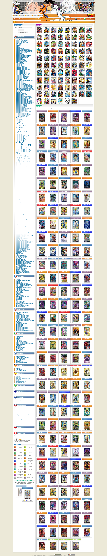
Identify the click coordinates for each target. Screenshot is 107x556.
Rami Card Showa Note (21, 197)
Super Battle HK (19, 361)
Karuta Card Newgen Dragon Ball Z (23, 145)
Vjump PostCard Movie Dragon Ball (23, 266)
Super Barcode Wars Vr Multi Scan (23, 229)
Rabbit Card (18, 402)
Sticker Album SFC (20, 302)
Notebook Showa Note (20, 179)
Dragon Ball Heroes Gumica (22, 99)
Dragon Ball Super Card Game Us (23, 319)
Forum (34, 15)
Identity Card (18, 414)
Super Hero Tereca (20, 423)
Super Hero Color (19, 421)
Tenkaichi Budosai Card (21, 255)
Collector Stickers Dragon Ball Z (23, 318)
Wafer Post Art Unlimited (21, 270)
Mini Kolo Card (19, 163)
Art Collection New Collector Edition (24, 411)
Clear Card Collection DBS (21, 71)
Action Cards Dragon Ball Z (22, 312)
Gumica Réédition (19, 120)
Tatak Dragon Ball (19, 350)
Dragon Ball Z (19, 288)
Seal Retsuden (19, 209)
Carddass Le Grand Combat (22, 283)
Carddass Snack (19, 58)
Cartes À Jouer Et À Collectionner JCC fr (24, 285)
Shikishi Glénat (19, 297)
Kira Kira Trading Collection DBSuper (24, 151)
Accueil (16, 15)
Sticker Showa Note (20, 227)
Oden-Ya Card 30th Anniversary (22, 401)
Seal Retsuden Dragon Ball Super (23, 213)
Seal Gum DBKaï (19, 207)
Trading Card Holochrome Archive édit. (24, 330)
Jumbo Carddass (19, 134)
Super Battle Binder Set (21, 233)
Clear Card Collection (20, 70)
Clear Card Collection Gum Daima (23, 73)
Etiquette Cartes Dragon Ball (22, 116)
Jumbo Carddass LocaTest (21, 139)
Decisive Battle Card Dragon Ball (23, 90)
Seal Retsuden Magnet (20, 214)
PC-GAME (18, 183)
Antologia (18, 337)
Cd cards (17, 339)
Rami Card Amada (19, 194)
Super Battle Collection (21, 234)
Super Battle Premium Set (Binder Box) (24, 235)
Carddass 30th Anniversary (21, 61)
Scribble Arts (18, 203)
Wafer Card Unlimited (20, 269)
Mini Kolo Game (19, 164)
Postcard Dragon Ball (20, 185)
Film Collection (19, 117)
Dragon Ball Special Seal (21, 107)
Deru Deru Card (19, 92)
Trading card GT (19, 326)
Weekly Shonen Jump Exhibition (23, 272)
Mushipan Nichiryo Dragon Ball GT (23, 173)
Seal (16, 204)
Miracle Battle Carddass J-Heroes (23, 167)
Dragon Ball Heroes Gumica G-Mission (24, 100)
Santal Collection (19, 349)
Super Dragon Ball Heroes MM (22, 247)
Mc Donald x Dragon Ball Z (21, 157)
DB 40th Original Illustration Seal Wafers (24, 88)
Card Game (18, 45)
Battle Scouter (19, 43)
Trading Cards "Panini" (21, 306)
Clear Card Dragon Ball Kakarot (22, 74)
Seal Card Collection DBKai (22, 205)
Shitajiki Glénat (19, 298)
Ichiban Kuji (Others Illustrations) (23, 127)
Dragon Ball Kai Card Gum (21, 104)
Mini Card (18, 162)
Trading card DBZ (19, 325)
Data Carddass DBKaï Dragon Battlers (24, 87)
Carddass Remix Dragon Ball (22, 57)
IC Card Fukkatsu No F (20, 125)
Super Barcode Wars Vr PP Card (22, 230)
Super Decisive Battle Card (21, 240)
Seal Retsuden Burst (20, 210)
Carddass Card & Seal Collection (23, 49)
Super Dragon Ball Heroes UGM (22, 246)
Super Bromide (19, 237)
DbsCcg (28, 15)
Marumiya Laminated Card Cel (22, 156)
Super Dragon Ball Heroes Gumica (23, 242)
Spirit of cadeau (19, 299)
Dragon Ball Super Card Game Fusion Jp (24, 108)
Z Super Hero (18, 424)
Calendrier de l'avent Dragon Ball (23, 280)
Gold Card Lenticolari (20, 344)
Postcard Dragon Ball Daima (22, 186)
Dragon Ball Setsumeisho (21, 106)
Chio (17, 429)
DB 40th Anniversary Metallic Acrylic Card (25, 89)
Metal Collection (19, 160)
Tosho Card (18, 258)
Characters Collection (20, 66)
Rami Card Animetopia (20, 195)
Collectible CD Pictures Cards (22, 394)
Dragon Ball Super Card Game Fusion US (25, 320)
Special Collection (19, 417)
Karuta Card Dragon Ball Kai (22, 147)
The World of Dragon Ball (21, 256)
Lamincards (18, 294)
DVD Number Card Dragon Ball (22, 113)
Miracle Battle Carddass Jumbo (22, 166)
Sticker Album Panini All (21, 370)
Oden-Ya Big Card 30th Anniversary (23, 400)
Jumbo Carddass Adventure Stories (23, 135)
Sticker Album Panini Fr (21, 301)
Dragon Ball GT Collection (21, 341)
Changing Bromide (20, 63)
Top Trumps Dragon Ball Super (22, 305)
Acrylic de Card (19, 39)
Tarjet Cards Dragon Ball (21, 381)
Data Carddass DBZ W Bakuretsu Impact (24, 86)
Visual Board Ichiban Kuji (21, 268)
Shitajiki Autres (19, 218)
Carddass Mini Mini (20, 54)
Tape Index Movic (19, 253)
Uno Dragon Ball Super (21, 265)
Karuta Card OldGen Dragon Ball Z (23, 144)
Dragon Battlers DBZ (20, 358)
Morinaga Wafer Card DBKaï (22, 172)
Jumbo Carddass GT (20, 138)
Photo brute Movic (20, 184)
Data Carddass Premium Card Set (23, 84)
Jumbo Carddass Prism (21, 140)
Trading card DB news (20, 259)
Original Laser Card (20, 181)
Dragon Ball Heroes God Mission (23, 98)
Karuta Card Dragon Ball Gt (22, 146)
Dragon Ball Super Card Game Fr (23, 290)
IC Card (17, 124)
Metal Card (18, 159)
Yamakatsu (18, 273)
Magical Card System (20, 153)
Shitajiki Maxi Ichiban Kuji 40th (22, 219)
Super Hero (18, 419)
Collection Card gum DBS (21, 78)
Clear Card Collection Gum (21, 72)
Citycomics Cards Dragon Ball (22, 357)
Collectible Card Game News (22, 317)
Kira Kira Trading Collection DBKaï (23, 150)
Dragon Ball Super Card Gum (22, 109)
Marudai (17, 154)
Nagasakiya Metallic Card (21, 174)
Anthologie (18, 279)
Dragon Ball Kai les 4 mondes (22, 105)
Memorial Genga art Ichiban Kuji (23, 158)
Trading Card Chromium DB (22, 327)
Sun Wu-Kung (19, 418)
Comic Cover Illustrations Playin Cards (24, 80)
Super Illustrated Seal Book (22, 248)
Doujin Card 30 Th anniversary (22, 413)
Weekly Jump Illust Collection (22, 271)
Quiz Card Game (19, 193)
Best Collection (19, 412)
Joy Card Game (19, 132)
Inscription (84, 0)
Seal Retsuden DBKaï (20, 211)
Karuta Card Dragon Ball (21, 143)
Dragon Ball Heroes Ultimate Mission (24, 103)
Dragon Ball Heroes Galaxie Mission (23, 96)
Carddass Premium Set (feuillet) (23, 56)
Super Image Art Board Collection (23, 249)
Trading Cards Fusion (20, 382)
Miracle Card (18, 168)
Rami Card (18, 380)
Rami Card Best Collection (21, 415)
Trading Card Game (20, 329)
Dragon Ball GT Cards (20, 289)
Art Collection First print (21, 410)
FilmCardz (18, 321)
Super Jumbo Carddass (21, 250)
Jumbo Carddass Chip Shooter (22, 136)
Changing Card (19, 64)
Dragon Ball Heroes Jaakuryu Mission (24, 97)
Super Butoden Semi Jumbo (22, 238)
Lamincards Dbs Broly (20, 347)
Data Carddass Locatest (21, 83)
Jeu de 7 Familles (19, 292)
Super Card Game (19, 239)
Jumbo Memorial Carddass (21, 141)
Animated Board (19, 336)
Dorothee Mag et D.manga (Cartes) (23, 287)
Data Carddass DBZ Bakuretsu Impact (24, 85)
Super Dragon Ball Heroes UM (22, 244)
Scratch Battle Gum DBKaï (21, 201)
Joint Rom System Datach (21, 131)
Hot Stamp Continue (20, 123)
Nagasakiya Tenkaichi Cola (21, 176)
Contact (41, 15)
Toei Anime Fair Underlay (21, 257)
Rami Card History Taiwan (21, 416)
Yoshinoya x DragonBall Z (21, 362)
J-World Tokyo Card (20, 142)
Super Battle (18, 231)
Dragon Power (19, 112)
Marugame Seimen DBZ (21, 155)
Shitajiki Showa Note (20, 220)
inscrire (29, 505)
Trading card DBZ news (21, 260)
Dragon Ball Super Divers (21, 110)
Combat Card (18, 377)
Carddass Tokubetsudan (21, 60)
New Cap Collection (20, 178)
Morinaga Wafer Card (20, 170)
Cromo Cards (18, 388)
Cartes (22, 15)
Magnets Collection (20, 295)
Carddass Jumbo (19, 282)
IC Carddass (18, 126)
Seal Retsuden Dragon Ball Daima (23, 212)
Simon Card (18, 360)
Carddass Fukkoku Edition (21, 52)
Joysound (18, 133)
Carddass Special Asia (20, 356)
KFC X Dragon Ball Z (20, 359)
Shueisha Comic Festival (21, 222)
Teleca (17, 254)
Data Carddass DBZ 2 (20, 82)
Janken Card (18, 129)
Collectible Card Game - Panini (22, 316)
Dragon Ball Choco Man (21, 93)
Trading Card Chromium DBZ (22, 328)
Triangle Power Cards (20, 264)
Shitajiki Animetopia (20, 217)
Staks (17, 300)
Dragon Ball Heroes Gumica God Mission (25, 102)
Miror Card (18, 169)
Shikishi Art (18, 215)
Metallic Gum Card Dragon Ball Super (24, 161)
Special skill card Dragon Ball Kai (23, 225)
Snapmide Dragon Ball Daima (22, 224)
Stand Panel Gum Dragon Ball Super (24, 226)
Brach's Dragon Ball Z (20, 314)
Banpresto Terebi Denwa (21, 41)
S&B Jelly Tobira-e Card (21, 198)
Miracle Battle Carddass (21, 165)
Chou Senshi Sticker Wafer (21, 67)
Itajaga (17, 128)
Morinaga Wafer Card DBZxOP (22, 171)
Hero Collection (19, 122)
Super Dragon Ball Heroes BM (22, 245)
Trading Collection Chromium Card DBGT (25, 261)
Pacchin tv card (19, 182)
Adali (17, 407)
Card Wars (18, 46)
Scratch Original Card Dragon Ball (23, 202)
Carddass (18, 47)
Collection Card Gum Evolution (22, 76)
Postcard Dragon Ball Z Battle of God (24, 187)
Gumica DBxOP (19, 119)
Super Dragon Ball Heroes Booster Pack (24, 241)
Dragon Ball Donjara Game (21, 94)
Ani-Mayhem (18, 313)
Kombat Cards (19, 345)
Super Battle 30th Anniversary (22, 232)
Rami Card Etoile (19, 196)
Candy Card (18, 44)
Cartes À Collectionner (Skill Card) (23, 284)
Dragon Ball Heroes (20, 95)
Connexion (91, 0)
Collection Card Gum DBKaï (22, 77)
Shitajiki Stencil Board (20, 221)
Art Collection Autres (20, 409)
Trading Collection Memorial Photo (23, 263)
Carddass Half (19, 53)
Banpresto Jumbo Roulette (22, 40)
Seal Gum (18, 206)
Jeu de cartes (18, 130)
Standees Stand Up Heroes (21, 323)
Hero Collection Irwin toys (21, 435)
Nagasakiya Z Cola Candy (21, 177)
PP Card (17, 188)
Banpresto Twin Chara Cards (22, 42)
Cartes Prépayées (19, 62)
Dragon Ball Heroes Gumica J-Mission (24, 101)
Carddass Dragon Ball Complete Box (24, 50)
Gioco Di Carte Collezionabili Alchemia (24, 343)
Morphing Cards (19, 348)
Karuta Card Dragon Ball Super (22, 148)
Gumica (17, 118)
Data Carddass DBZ (20, 81)
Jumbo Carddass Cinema (21, 137)
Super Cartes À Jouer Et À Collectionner (24, 303)
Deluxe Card (18, 91)
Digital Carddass (19, 286)
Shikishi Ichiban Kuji (20, 216)
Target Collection (19, 304)
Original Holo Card (20, 180)
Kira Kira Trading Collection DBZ (23, 149)
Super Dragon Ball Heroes (21, 243)
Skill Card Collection (20, 223)
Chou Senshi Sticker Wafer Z (22, 68)
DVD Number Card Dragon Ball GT (23, 114)
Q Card (17, 192)
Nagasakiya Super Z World (21, 175)
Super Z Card (18, 252)
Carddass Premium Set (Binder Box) (23, 55)
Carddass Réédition (20, 48)
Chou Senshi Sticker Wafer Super (23, 69)
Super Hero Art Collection (21, 420)
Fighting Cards (19, 291)
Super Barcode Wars (20, 228)
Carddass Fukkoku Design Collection (24, 51)
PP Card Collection (20, 189)
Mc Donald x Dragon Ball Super (22, 296)
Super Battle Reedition (20, 236)
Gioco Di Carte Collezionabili (22, 342)
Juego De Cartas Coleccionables (23, 378)
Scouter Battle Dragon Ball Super (23, 200)
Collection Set (19, 79)
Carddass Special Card (20, 59)
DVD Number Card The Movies (22, 115)
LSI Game (18, 152)
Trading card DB (19, 324)
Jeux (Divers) (18, 293)
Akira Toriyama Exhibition (21, 408)
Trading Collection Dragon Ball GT (23, 262)
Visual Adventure (19, 267)
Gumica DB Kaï (19, 121)
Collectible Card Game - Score (22, 315)
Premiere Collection (20, 191)
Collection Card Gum (20, 75)
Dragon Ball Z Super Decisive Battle (23, 111)
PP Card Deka (18, 190)
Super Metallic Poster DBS (21, 251)
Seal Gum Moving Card (21, 208)
